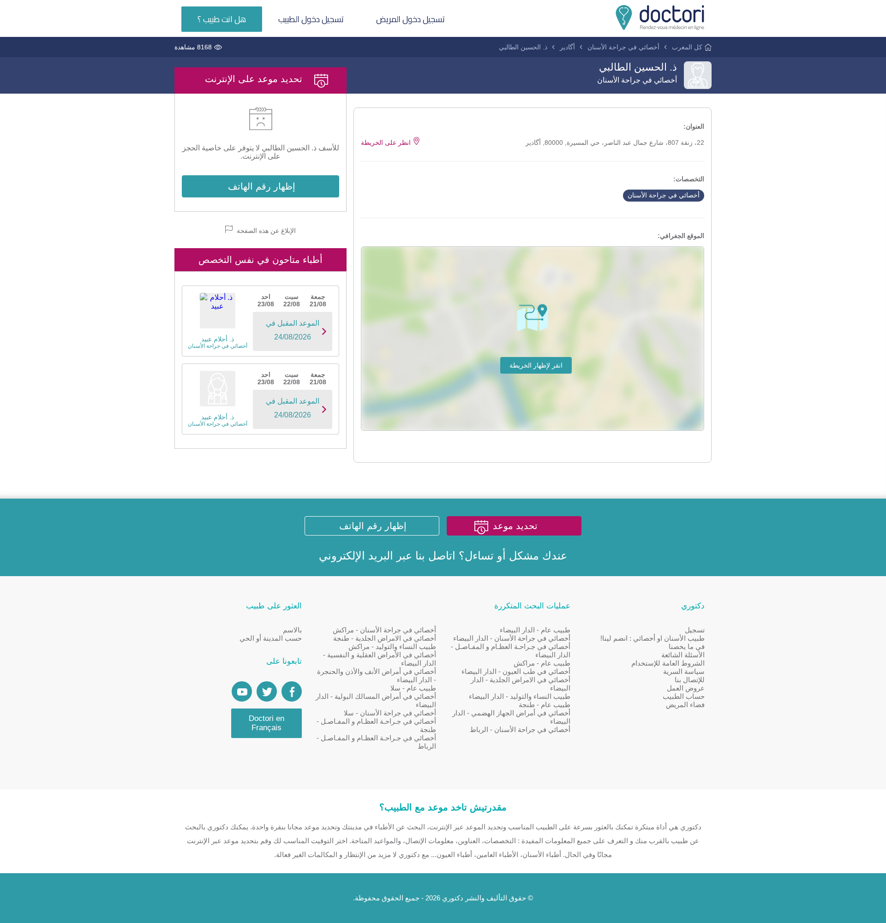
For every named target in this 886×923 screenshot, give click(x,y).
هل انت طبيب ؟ (222, 19)
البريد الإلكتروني (356, 555)
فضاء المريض (685, 705)
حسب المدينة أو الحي (270, 638)
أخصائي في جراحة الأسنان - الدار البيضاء (511, 638)
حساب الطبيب (684, 696)
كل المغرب (687, 47)
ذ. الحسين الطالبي (523, 47)
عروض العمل (686, 688)
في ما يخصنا (687, 646)
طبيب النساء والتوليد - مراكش (392, 646)
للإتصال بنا (690, 680)
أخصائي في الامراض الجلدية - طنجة (384, 638)
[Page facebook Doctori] (291, 691)
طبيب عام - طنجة (544, 705)
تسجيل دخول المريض (410, 19)
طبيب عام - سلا (413, 688)
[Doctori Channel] (242, 691)
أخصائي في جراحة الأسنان (623, 47)
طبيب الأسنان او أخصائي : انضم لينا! (652, 638)
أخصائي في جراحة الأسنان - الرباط (520, 729)
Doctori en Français (266, 723)
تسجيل (695, 630)
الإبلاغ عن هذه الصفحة (265, 230)
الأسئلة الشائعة (683, 655)
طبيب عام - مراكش (542, 663)
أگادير (567, 47)
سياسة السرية (684, 671)
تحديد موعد (515, 526)
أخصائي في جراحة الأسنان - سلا (390, 713)
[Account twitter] (267, 691)
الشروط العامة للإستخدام (668, 663)
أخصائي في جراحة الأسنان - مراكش (384, 630)
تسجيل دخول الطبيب (311, 19)
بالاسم (292, 630)
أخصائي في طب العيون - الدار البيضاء (515, 671)
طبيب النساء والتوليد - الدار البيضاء (519, 696)
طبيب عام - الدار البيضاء (535, 630)
